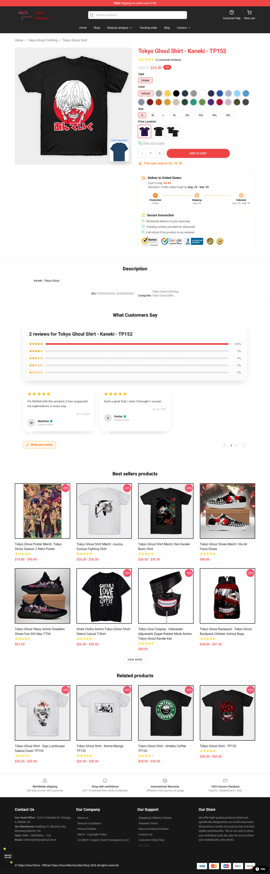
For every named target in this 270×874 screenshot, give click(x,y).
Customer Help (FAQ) (151, 840)
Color (141, 86)
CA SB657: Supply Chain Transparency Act (103, 840)
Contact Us (145, 834)
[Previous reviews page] (224, 445)
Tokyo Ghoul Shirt (74, 40)
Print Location (147, 121)
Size (140, 108)
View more (135, 659)
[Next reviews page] (243, 445)
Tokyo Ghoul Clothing (43, 40)
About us (82, 817)
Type (141, 74)
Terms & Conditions (89, 823)
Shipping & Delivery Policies (155, 817)
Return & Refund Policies (154, 828)
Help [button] (263, 869)
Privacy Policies (86, 828)
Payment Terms (148, 823)
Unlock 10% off (8, 856)
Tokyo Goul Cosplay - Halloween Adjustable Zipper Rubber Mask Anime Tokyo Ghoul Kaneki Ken (165, 633)
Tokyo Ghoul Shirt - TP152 (218, 746)
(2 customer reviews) (168, 59)
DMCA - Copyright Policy (92, 834)
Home (19, 40)
